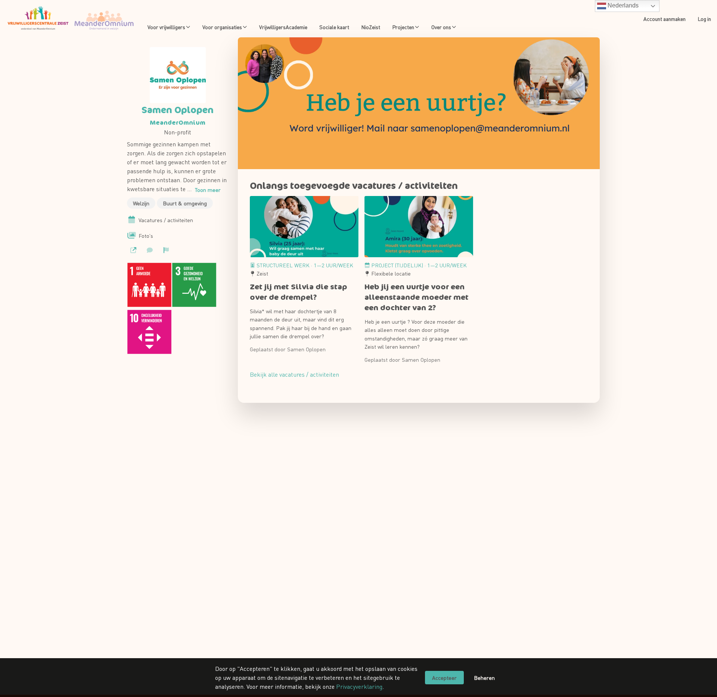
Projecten (403, 26)
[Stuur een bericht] (149, 250)
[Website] (133, 250)
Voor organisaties (222, 26)
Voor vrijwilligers (166, 26)
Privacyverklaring (359, 686)
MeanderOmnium (177, 122)
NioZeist (370, 27)
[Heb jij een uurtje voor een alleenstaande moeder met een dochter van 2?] (418, 226)
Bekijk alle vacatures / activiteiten (294, 374)
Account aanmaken (664, 18)
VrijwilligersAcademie (283, 27)
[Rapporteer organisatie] (166, 250)
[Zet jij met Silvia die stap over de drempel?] (304, 226)
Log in (704, 18)
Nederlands (622, 5)
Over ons (441, 26)
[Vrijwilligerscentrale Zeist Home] (71, 18)
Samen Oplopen (178, 109)
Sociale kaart (334, 27)
